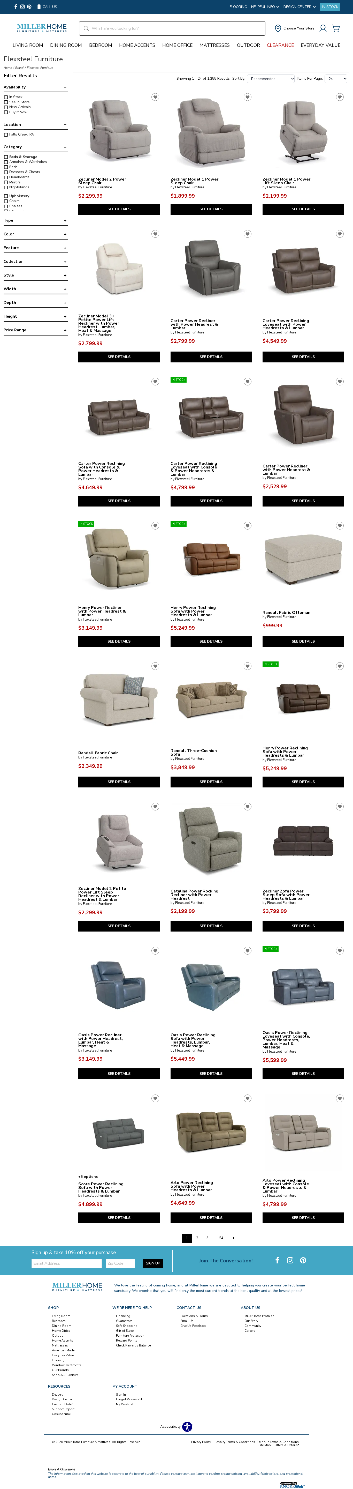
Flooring (238, 7)
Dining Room (66, 45)
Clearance (280, 45)
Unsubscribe (61, 1414)
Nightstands (18, 187)
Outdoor (248, 45)
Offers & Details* (286, 1445)
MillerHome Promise (259, 1316)
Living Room (28, 45)
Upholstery (18, 195)
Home (8, 68)
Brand (19, 68)
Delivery (57, 1394)
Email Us (187, 1321)
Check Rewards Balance (133, 1345)
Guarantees (124, 1321)
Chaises (15, 206)
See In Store (19, 102)
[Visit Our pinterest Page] (29, 7)
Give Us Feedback (193, 1326)
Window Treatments (66, 1365)
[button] (294, 28)
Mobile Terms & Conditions (279, 1442)
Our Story (251, 1321)
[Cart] (336, 28)
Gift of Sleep (125, 1331)
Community (252, 1326)
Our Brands (60, 1370)
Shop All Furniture (65, 1375)
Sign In (121, 1394)
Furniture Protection (130, 1336)
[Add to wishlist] (155, 97)
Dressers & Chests (24, 171)
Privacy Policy (201, 1442)
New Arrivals (19, 107)
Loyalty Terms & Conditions (235, 1442)
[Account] (323, 28)
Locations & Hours (194, 1316)
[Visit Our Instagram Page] (290, 1260)
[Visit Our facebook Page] (16, 7)
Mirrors (14, 182)
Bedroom (100, 45)
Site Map (264, 1445)
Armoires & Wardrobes (27, 161)
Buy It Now (17, 112)
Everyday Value (320, 45)
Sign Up (153, 1263)
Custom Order (62, 1404)
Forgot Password (129, 1399)
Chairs (14, 200)
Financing (123, 1316)
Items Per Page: (310, 78)
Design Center (62, 1399)
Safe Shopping (126, 1326)
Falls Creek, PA (21, 134)
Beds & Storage (22, 156)
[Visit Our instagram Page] (22, 7)
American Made (63, 1350)
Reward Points (126, 1340)
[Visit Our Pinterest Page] (303, 1260)
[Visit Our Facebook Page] (277, 1260)
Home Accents (137, 45)
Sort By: (238, 78)
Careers (249, 1331)
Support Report (63, 1409)
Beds (13, 167)
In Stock (330, 7)
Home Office (177, 45)
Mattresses (214, 45)
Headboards (18, 177)
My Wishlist (124, 1404)
